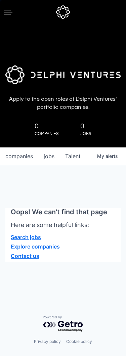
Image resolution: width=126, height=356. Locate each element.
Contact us (25, 256)
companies (19, 156)
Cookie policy (79, 341)
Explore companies (35, 246)
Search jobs (26, 237)
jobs (49, 156)
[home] (63, 12)
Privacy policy (47, 341)
